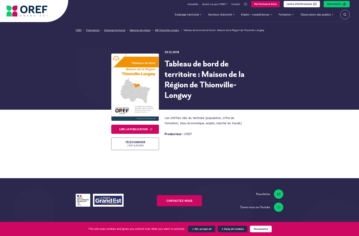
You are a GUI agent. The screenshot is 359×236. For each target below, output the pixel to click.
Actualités (193, 4)
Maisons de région (140, 30)
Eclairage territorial (187, 14)
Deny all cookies (234, 229)
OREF (79, 30)
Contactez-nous (179, 200)
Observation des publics (315, 14)
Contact (235, 4)
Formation (285, 14)
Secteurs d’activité (220, 14)
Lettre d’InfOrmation (299, 4)
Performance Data (265, 4)
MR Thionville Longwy (167, 30)
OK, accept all (202, 229)
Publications (93, 30)
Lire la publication (133, 129)
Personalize (261, 229)
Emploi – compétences (255, 14)
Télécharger (135, 144)
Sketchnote (334, 4)
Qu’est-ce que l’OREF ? (215, 4)
